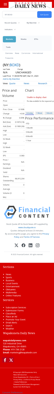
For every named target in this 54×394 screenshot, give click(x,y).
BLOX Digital (26, 387)
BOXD (14, 64)
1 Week (39, 113)
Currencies (25, 53)
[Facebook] (23, 245)
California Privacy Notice (32, 380)
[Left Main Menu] (5, 4)
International (38, 53)
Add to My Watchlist (11, 79)
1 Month (49, 113)
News (17, 53)
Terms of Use (34, 377)
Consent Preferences (12, 392)
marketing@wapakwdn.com (23, 352)
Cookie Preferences (21, 382)
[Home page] (30, 5)
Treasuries (9, 58)
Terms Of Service (32, 237)
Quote (12, 83)
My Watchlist (31, 23)
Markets (9, 39)
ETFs (36, 39)
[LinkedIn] (30, 245)
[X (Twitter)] (16, 245)
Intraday (29, 113)
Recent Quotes (10, 23)
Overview (9, 53)
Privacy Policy (17, 380)
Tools (8, 47)
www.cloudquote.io (27, 227)
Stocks (23, 39)
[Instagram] (37, 245)
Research (42, 83)
